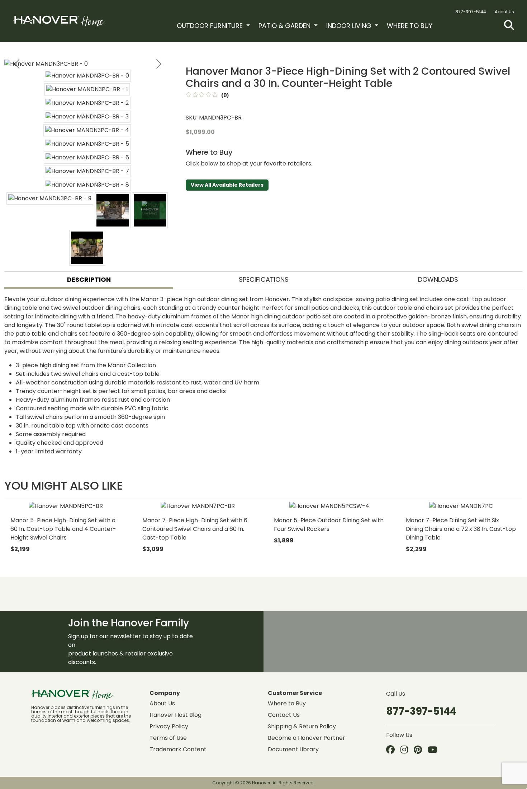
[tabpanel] (263, 375)
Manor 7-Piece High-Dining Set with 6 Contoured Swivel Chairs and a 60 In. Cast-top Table (194, 529)
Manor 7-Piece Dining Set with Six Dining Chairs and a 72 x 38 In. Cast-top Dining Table (461, 529)
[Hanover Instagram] (404, 750)
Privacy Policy (168, 726)
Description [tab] (89, 279)
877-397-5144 (470, 12)
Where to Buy (409, 25)
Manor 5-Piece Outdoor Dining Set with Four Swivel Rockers (329, 524)
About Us (504, 12)
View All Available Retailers (227, 184)
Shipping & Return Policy (302, 726)
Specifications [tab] (264, 279)
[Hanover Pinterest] (418, 750)
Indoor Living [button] (349, 25)
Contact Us (284, 715)
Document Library (293, 749)
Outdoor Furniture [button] (210, 25)
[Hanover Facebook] (390, 750)
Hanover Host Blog (175, 715)
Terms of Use (168, 738)
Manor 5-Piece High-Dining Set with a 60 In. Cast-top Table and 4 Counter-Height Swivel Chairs (63, 529)
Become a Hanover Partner (306, 738)
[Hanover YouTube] (432, 750)
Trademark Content (177, 749)
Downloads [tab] (438, 279)
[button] (509, 25)
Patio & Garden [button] (285, 25)
